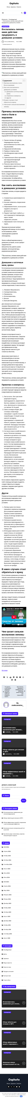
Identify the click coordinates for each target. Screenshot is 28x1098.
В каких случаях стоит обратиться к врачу (11, 101)
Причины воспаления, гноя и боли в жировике (13, 84)
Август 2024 (7, 868)
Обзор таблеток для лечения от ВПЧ (13, 751)
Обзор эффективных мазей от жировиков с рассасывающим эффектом (15, 823)
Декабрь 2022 (7, 920)
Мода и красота (7, 963)
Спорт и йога (6, 980)
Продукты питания (8, 971)
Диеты (5, 954)
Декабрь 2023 (7, 903)
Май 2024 (6, 881)
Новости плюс (7, 967)
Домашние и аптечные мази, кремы (15, 93)
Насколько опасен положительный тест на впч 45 (14, 828)
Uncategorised (5, 26)
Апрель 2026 (7, 851)
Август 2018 (7, 938)
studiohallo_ (8, 732)
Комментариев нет (7, 44)
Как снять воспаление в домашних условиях (11, 88)
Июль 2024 (7, 873)
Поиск (7, 795)
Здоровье (6, 958)
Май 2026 (6, 847)
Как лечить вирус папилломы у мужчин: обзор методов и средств (14, 834)
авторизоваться (6, 789)
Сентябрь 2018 (8, 934)
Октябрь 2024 (7, 860)
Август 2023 (7, 916)
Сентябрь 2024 (8, 864)
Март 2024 (7, 890)
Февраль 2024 (7, 894)
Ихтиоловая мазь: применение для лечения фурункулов (12, 730)
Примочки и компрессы (14, 96)
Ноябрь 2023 (7, 907)
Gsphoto (14, 3)
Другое (9, 98)
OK (21, 1096)
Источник (4, 670)
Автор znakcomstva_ (9, 41)
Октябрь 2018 (7, 929)
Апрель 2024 (7, 886)
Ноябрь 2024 (7, 855)
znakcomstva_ (18, 705)
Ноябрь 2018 (7, 925)
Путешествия (7, 976)
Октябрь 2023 (7, 912)
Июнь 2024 (7, 877)
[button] (23, 80)
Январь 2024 (7, 899)
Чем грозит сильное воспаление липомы (14, 106)
